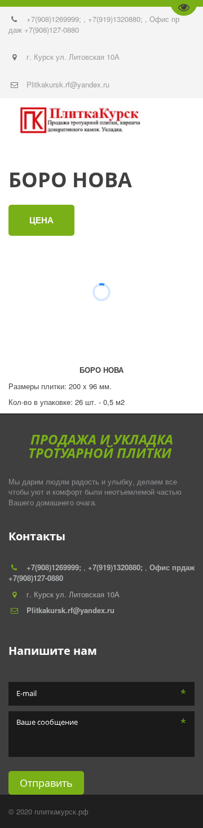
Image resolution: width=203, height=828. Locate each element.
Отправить (46, 783)
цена (41, 220)
